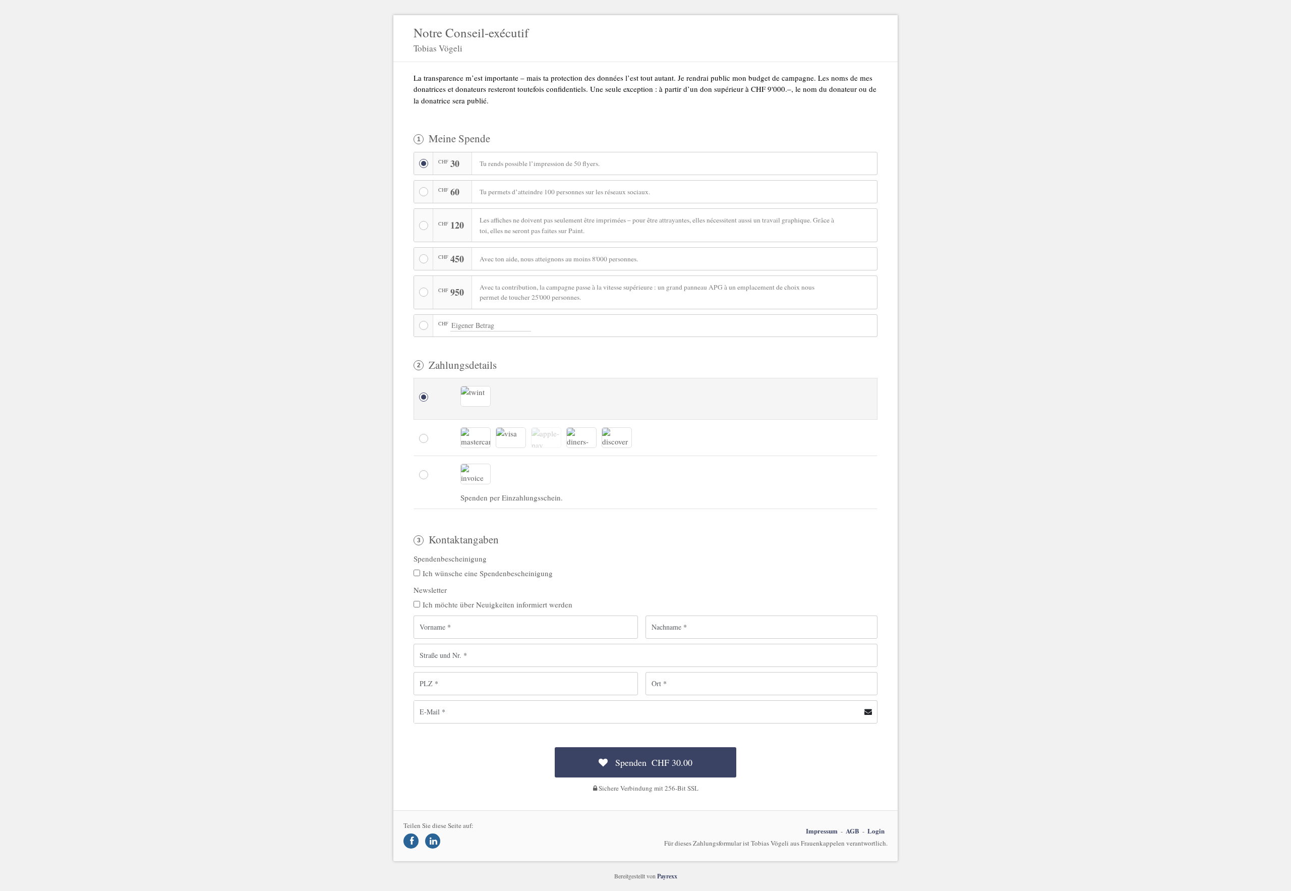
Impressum (822, 831)
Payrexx (667, 876)
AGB (852, 831)
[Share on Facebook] (411, 841)
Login (876, 831)
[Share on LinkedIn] (432, 841)
